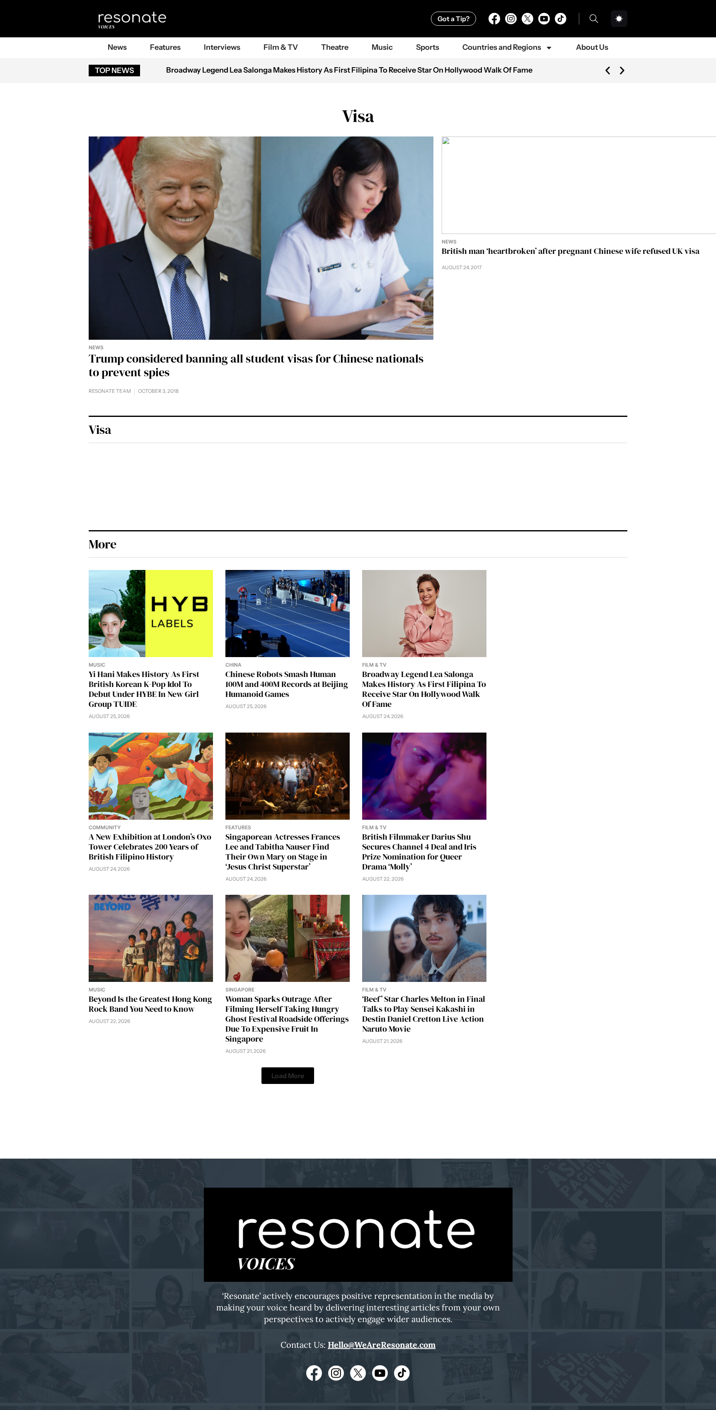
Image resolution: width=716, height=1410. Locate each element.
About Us (592, 47)
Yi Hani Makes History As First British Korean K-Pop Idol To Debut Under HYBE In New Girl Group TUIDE (144, 689)
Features (165, 47)
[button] (607, 70)
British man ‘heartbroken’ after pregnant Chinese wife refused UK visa (570, 251)
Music (382, 47)
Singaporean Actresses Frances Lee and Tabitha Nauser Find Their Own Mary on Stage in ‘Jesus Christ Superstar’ (282, 851)
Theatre (334, 47)
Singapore (239, 989)
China (233, 665)
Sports (427, 47)
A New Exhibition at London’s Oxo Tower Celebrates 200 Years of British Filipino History (318, 70)
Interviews (222, 47)
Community (105, 827)
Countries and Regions (501, 47)
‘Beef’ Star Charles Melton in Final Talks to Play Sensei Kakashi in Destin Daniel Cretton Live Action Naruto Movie (423, 1014)
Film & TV (281, 47)
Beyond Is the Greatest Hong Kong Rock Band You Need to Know (150, 1004)
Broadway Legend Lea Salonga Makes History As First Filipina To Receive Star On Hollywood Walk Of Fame (424, 689)
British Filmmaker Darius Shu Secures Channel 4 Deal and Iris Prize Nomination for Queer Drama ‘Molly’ (419, 851)
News (117, 47)
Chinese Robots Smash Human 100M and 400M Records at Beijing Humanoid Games (286, 684)
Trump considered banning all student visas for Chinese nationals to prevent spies (256, 365)
